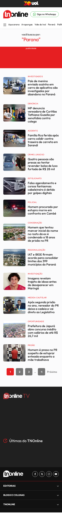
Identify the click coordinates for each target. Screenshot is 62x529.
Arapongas (26, 24)
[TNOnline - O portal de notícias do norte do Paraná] (15, 17)
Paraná (51, 24)
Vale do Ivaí (40, 24)
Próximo (52, 371)
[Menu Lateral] (4, 25)
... (35, 371)
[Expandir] (58, 504)
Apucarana (13, 24)
